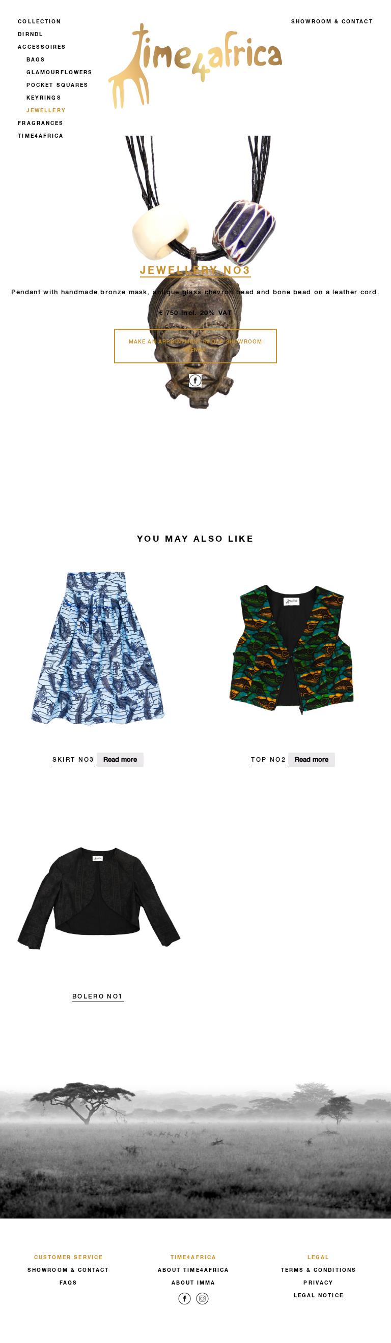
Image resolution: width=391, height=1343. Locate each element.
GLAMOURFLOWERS (59, 72)
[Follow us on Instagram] (202, 1305)
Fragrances (41, 123)
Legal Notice (319, 1295)
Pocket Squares (57, 85)
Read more (120, 760)
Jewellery (46, 110)
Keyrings (44, 98)
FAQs (68, 1283)
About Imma (194, 1283)
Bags (35, 60)
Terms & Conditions (318, 1270)
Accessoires (42, 47)
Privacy (318, 1283)
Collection (39, 21)
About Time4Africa (193, 1270)
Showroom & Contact (332, 21)
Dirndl (30, 34)
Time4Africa (41, 136)
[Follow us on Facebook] (184, 1305)
